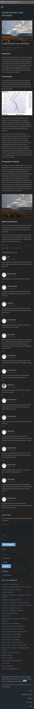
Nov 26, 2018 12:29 (11, 500)
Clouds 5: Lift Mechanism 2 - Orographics (13, 629)
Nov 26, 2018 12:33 (11, 336)
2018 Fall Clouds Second (9, 49)
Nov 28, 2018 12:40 (11, 259)
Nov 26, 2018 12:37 (11, 305)
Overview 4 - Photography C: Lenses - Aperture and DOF (17, 605)
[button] (2, 7)
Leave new (14, 252)
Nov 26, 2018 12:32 (11, 372)
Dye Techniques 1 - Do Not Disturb (11, 637)
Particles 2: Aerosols (7, 655)
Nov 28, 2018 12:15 (11, 288)
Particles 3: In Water (7, 658)
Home (30, 690)
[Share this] (7, 248)
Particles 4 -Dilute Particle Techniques (12, 660)
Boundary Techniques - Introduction (11, 634)
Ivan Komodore (19, 47)
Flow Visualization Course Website (11, 677)
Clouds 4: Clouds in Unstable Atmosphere (13, 626)
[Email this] (3, 248)
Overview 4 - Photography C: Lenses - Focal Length (15, 602)
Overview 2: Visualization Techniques (12, 589)
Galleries (30, 698)
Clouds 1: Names (6, 616)
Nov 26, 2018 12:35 (11, 322)
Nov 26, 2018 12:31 (11, 467)
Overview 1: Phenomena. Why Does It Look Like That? (16, 587)
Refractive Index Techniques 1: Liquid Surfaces (14, 645)
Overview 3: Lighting (7, 592)
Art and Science (6, 663)
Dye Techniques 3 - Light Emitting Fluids (12, 642)
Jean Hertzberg (6, 687)
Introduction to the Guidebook (10, 584)
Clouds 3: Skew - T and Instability (10, 623)
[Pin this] (17, 248)
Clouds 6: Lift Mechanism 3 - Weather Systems (14, 631)
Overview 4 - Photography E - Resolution (12, 610)
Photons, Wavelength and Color (10, 668)
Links (30, 706)
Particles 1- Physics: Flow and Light (11, 652)
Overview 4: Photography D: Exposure (12, 608)
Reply (3, 269)
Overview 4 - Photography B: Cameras (12, 600)
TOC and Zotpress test (8, 666)
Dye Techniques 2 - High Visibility (10, 639)
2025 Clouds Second (26, 694)
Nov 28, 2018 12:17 (11, 276)
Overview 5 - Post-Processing (9, 613)
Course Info (29, 702)
